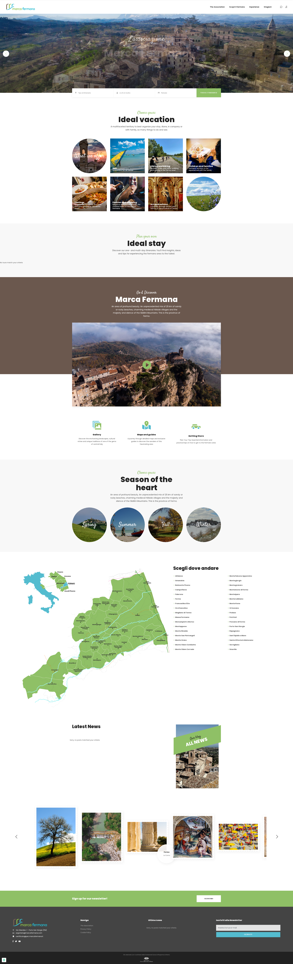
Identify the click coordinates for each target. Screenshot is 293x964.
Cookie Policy (85, 932)
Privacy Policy (85, 929)
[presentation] (16, 837)
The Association (86, 925)
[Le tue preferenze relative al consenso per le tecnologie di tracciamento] (4, 960)
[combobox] (95, 93)
